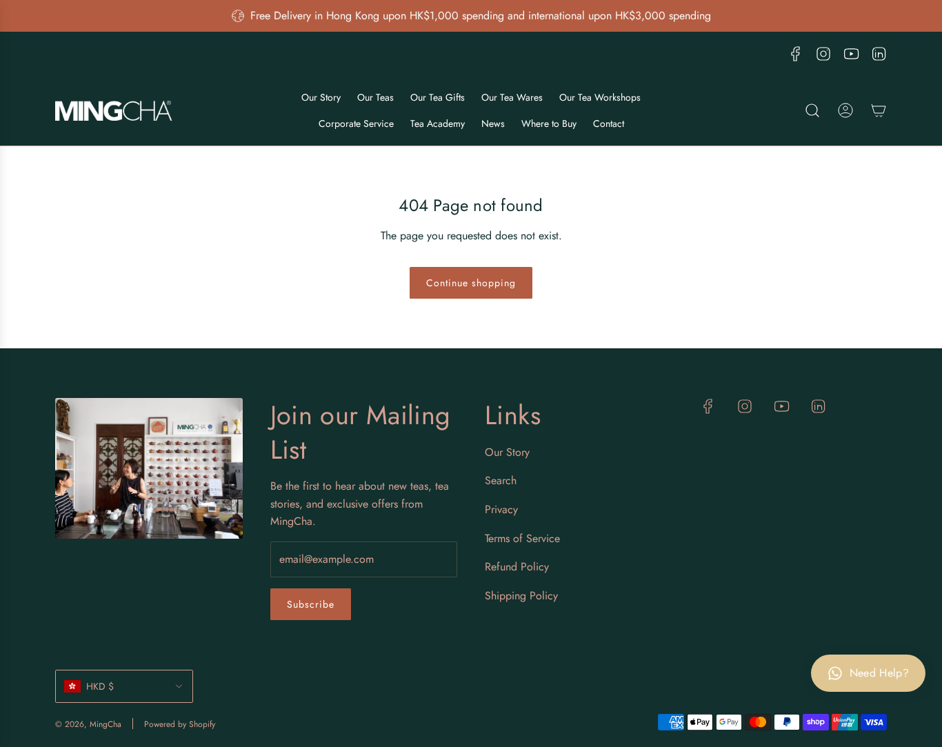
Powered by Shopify (179, 724)
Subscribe (310, 604)
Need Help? (879, 673)
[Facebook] (796, 54)
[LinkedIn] (878, 54)
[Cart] (878, 110)
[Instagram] (823, 54)
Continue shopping (471, 283)
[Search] (812, 110)
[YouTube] (851, 54)
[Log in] (845, 110)
